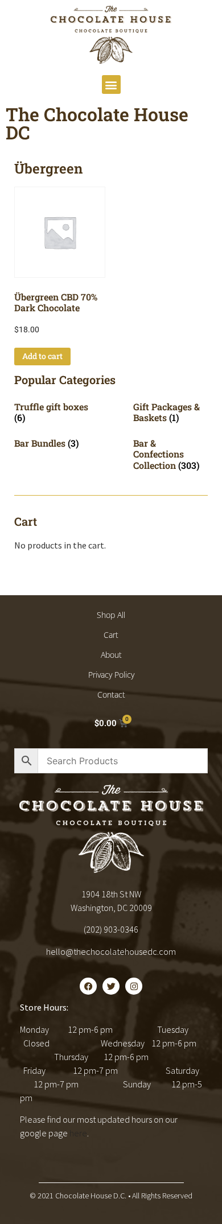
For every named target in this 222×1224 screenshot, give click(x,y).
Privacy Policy (111, 674)
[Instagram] (133, 986)
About (111, 654)
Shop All (111, 614)
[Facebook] (88, 986)
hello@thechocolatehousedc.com (111, 951)
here (78, 1133)
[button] (111, 84)
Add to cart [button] (42, 356)
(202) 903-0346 (111, 929)
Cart (111, 634)
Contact (111, 694)
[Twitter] (111, 986)
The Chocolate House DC (97, 123)
